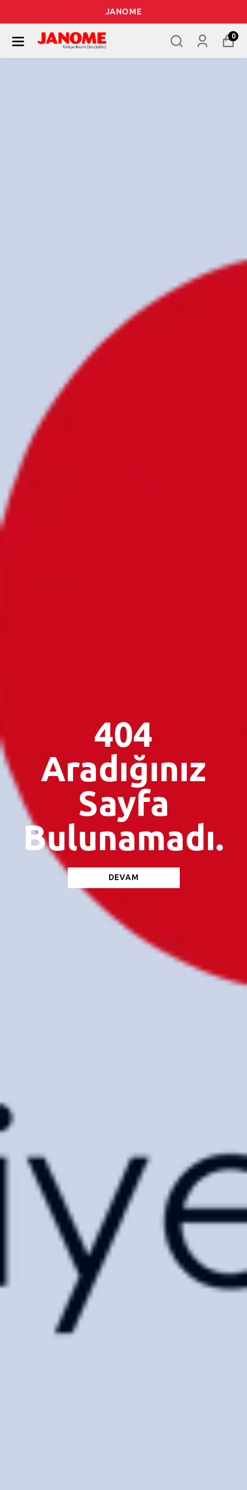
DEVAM (124, 877)
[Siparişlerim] (202, 41)
